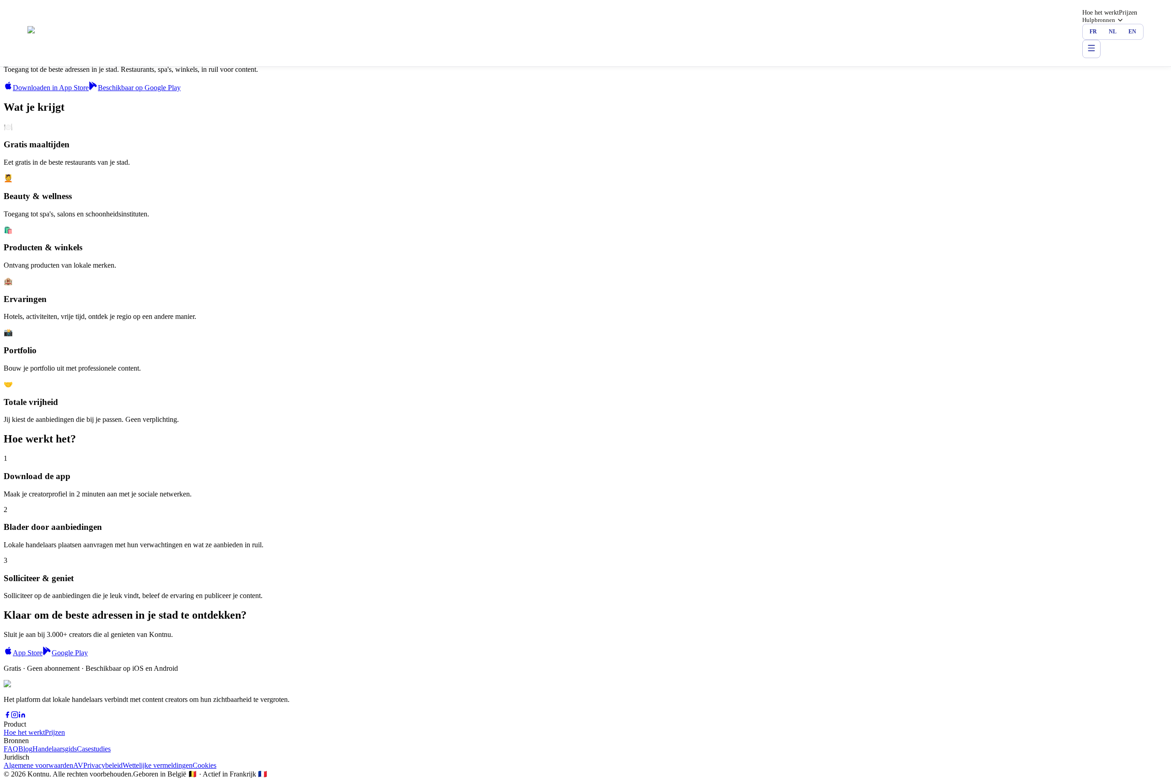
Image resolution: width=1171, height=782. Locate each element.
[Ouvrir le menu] (1091, 49)
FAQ (11, 749)
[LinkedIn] (22, 716)
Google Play (70, 653)
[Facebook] (7, 716)
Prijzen (1128, 12)
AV (78, 765)
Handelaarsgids (54, 749)
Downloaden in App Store (51, 88)
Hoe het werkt (1100, 12)
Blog (25, 749)
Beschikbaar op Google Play (139, 88)
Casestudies (94, 749)
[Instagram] (14, 716)
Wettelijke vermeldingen (158, 765)
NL (1113, 31)
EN (1132, 31)
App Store (28, 653)
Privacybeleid (103, 765)
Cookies (204, 765)
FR (1093, 31)
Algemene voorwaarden (38, 765)
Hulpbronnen (1098, 19)
